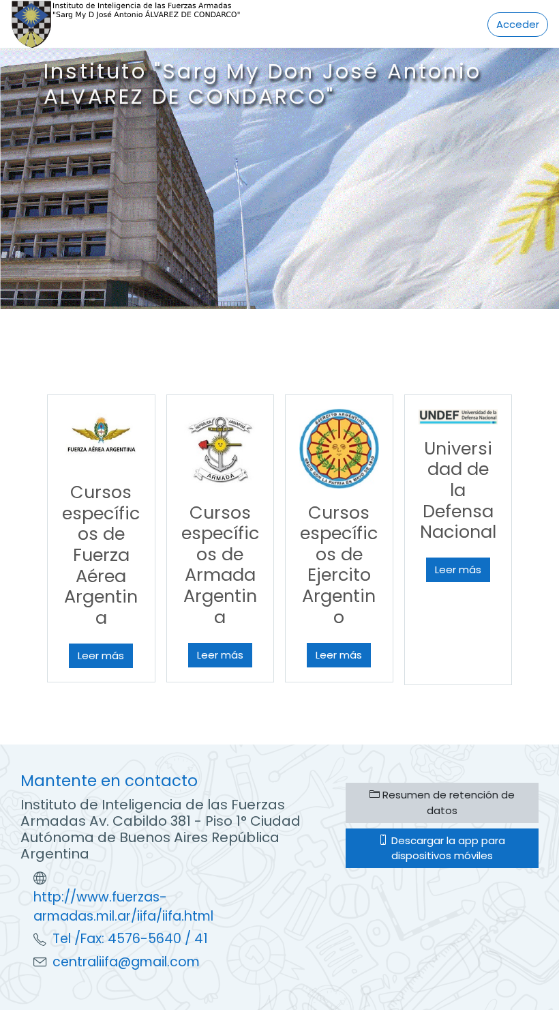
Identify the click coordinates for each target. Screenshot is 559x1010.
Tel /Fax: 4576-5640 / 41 (130, 938)
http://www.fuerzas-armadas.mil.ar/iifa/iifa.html (123, 907)
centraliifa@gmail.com (126, 962)
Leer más (101, 655)
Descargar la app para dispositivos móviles (447, 848)
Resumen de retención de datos (447, 802)
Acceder (517, 24)
